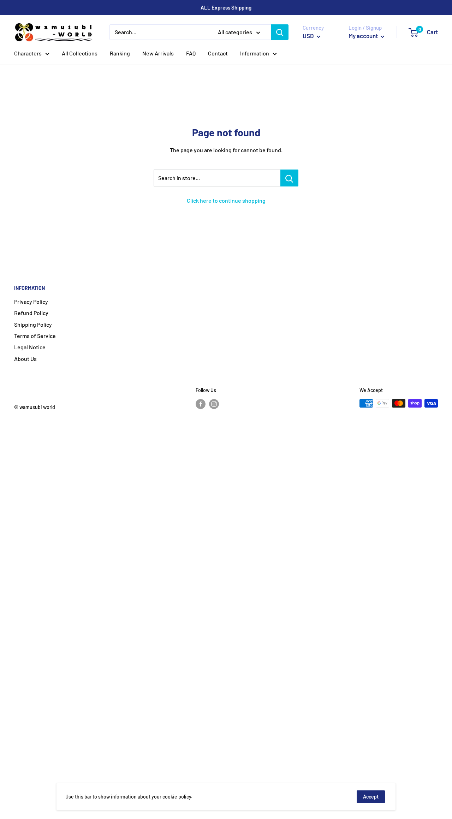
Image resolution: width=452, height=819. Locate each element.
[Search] (280, 32)
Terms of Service (35, 335)
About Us (25, 358)
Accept (371, 797)
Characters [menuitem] (28, 53)
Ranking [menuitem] (120, 53)
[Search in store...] (289, 178)
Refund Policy (31, 312)
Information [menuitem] (254, 53)
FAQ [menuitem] (191, 53)
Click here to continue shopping (226, 200)
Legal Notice (30, 347)
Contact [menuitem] (218, 53)
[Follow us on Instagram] (214, 404)
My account (364, 35)
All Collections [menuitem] (79, 53)
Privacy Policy (31, 301)
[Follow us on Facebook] (201, 404)
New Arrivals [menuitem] (158, 53)
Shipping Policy (33, 324)
